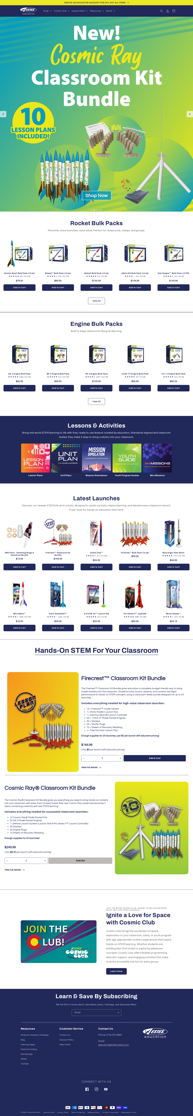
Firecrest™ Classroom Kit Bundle (58, 554)
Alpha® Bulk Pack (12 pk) (96, 273)
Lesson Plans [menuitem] (78, 11)
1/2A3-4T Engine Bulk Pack (135, 374)
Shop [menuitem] (46, 11)
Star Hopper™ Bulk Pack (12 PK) (173, 273)
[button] (162, 11)
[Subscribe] (118, 1012)
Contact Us (64, 1035)
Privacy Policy (63, 1112)
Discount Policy (66, 1040)
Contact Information (110, 1112)
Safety (24, 1059)
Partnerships (27, 1054)
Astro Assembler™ (58, 614)
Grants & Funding (29, 1049)
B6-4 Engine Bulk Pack (58, 374)
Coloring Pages (28, 1045)
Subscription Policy (129, 1112)
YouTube (25, 1064)
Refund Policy (49, 1112)
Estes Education (33, 1112)
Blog (23, 1040)
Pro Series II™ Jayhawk (135, 614)
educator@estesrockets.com (113, 1045)
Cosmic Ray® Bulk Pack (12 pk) (19, 273)
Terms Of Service (78, 1112)
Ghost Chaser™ (173, 614)
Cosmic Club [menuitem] (60, 11)
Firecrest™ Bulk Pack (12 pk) (135, 553)
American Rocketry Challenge (35, 1035)
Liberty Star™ (96, 553)
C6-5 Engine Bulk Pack (96, 374)
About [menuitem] (109, 11)
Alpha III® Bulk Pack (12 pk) (134, 273)
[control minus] (83, 758)
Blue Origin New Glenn (173, 553)
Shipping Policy (94, 1112)
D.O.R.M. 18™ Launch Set (96, 614)
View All (96, 301)
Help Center (65, 1045)
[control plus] (120, 758)
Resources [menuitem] (95, 11)
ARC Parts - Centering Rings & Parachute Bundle (19, 554)
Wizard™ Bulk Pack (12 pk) (58, 273)
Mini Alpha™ (19, 614)
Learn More (116, 971)
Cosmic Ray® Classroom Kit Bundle (50, 788)
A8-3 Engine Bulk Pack (19, 374)
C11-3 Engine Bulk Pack (174, 374)
